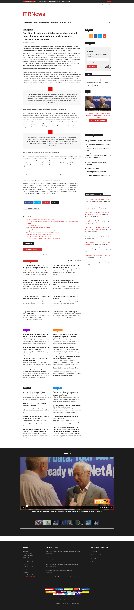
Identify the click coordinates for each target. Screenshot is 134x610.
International (89, 80)
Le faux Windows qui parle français (65, 312)
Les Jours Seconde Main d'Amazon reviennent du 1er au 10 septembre (63, 577)
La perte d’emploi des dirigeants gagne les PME (38, 227)
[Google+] (104, 4)
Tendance (25, 29)
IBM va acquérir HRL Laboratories (94, 153)
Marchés (106, 82)
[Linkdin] (107, 4)
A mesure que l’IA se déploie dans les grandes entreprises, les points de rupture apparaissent (35, 336)
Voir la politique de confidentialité (95, 62)
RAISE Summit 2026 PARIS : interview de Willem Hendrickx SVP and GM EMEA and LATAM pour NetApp (98, 115)
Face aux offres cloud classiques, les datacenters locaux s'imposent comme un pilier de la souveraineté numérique (66, 429)
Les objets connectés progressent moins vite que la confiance (41, 231)
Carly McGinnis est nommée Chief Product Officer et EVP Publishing (43, 238)
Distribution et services (41, 23)
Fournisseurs (28, 23)
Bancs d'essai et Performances (94, 82)
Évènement (97, 85)
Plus (69, 23)
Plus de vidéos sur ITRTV (98, 121)
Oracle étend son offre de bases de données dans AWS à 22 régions (43, 232)
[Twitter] (102, 4)
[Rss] (109, 4)
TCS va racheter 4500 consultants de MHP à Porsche (39, 236)
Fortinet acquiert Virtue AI (32, 225)
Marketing (54, 23)
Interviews (89, 85)
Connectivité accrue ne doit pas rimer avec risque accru (50, 1)
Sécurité (31, 29)
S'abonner (92, 66)
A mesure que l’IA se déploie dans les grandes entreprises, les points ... (63, 551)
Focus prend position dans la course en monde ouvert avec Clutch (42, 229)
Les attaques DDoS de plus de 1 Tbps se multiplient (39, 234)
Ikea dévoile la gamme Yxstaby (63, 347)
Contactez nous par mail (29, 570)
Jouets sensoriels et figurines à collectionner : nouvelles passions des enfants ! (66, 282)
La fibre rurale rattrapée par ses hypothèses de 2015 (98, 255)
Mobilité (104, 80)
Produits (63, 23)
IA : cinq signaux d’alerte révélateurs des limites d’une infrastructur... (62, 564)
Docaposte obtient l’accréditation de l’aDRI (97, 160)
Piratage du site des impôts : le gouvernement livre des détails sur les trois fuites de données (35, 267)
